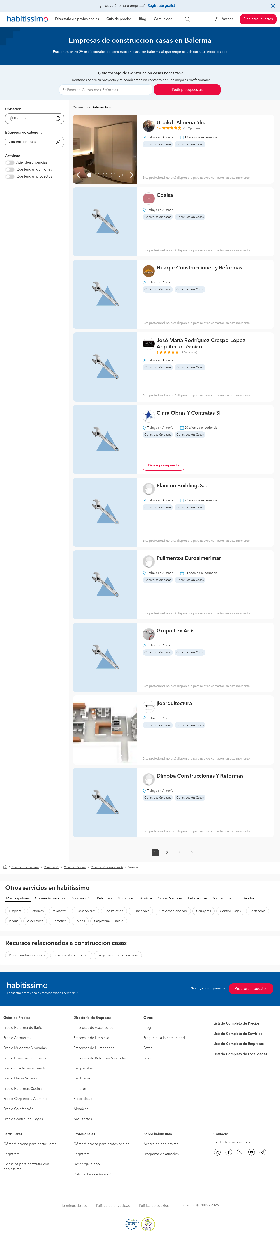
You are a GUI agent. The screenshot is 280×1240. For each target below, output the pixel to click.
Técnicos (145, 898)
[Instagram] (217, 1153)
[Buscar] (187, 19)
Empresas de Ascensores (93, 1028)
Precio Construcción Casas (25, 1058)
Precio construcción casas (27, 955)
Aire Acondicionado (172, 911)
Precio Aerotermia (18, 1038)
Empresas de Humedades (94, 1048)
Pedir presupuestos (187, 90)
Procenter (151, 1058)
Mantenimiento (225, 898)
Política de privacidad (113, 1206)
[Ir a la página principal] (27, 19)
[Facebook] (229, 1153)
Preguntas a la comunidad (164, 1038)
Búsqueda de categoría (23, 132)
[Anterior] (78, 174)
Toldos (80, 921)
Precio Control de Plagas (23, 1119)
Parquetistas (83, 1068)
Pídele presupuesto (163, 465)
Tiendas (248, 898)
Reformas (104, 898)
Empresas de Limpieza (91, 1038)
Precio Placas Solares (20, 1078)
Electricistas (83, 1099)
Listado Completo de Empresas (239, 1044)
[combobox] (32, 119)
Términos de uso (74, 1206)
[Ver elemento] (89, 175)
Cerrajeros (203, 911)
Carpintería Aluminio (108, 921)
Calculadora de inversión (94, 1174)
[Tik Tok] (263, 1153)
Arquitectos (83, 1119)
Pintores (80, 1089)
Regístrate (12, 1154)
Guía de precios (118, 19)
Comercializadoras (50, 898)
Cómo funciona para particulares (30, 1144)
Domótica (59, 921)
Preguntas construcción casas (118, 955)
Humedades (140, 911)
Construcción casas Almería (107, 867)
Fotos (148, 1048)
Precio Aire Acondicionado (25, 1068)
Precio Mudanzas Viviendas (25, 1048)
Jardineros (82, 1078)
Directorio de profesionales (77, 19)
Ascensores (35, 921)
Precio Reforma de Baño (23, 1028)
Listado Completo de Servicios (238, 1034)
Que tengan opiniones (34, 169)
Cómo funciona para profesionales (101, 1144)
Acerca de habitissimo (161, 1144)
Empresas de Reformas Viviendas (100, 1058)
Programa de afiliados (161, 1154)
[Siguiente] (131, 174)
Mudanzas (125, 898)
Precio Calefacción (18, 1109)
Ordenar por (81, 107)
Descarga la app (87, 1164)
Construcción (52, 867)
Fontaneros (257, 911)
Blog (142, 19)
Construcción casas (75, 867)
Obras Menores (170, 898)
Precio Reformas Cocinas (23, 1089)
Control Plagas (230, 911)
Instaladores (197, 898)
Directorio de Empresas (25, 867)
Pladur (13, 921)
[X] (240, 1153)
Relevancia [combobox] (100, 107)
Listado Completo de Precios (236, 1023)
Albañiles (81, 1109)
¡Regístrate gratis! (161, 6)
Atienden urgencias (31, 162)
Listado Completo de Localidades (240, 1054)
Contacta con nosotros (232, 1142)
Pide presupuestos (258, 19)
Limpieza (15, 911)
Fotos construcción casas (71, 955)
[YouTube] (252, 1153)
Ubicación (13, 109)
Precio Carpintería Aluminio (25, 1099)
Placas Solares (85, 911)
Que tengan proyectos (34, 176)
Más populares (18, 898)
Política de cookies (154, 1206)
